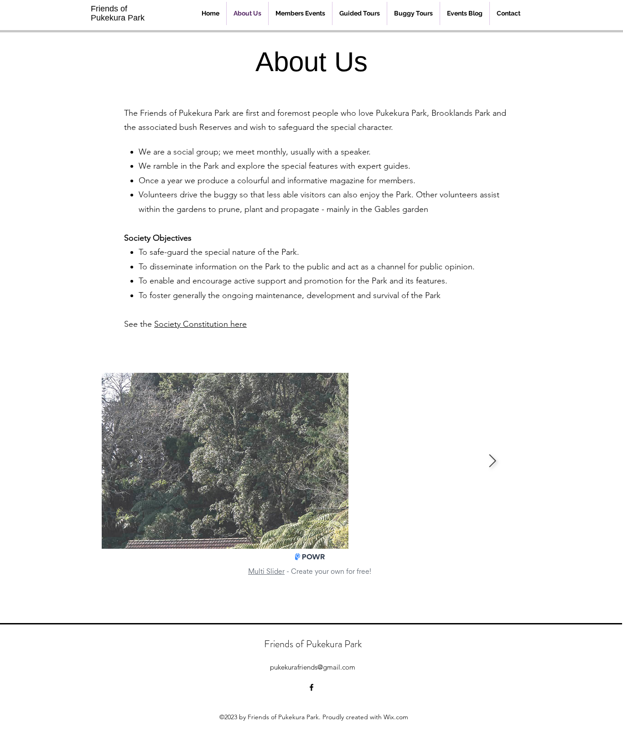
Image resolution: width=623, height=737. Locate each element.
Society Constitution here (200, 324)
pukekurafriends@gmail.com (312, 667)
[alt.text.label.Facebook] (311, 687)
